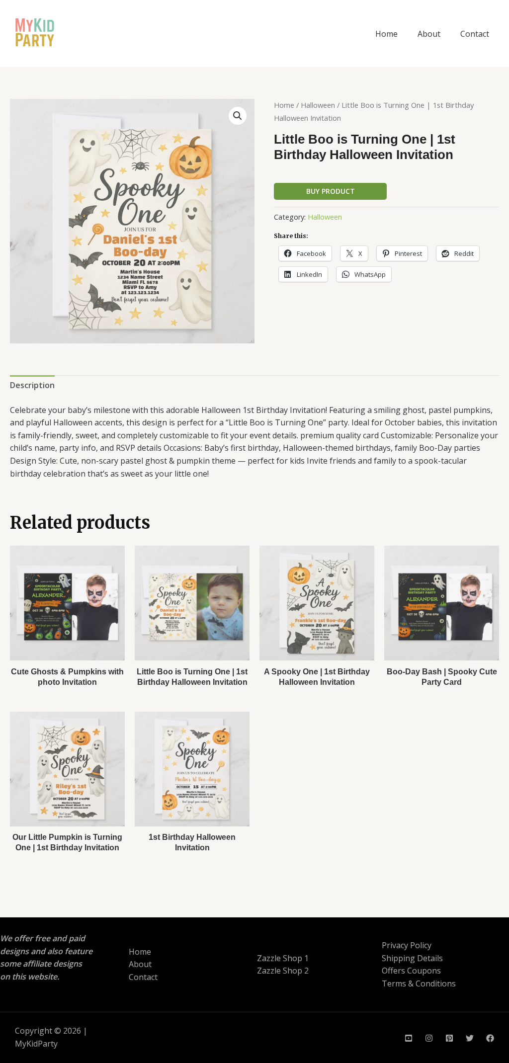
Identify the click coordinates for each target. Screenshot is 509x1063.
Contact (474, 33)
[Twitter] (470, 1038)
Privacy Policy (406, 945)
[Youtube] (409, 1038)
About (429, 33)
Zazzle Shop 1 (283, 958)
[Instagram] (429, 1038)
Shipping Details (412, 958)
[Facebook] (490, 1038)
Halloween (318, 105)
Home (386, 33)
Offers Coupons (411, 970)
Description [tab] (32, 385)
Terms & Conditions (419, 983)
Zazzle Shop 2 (283, 970)
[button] (238, 116)
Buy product (330, 191)
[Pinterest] (449, 1038)
